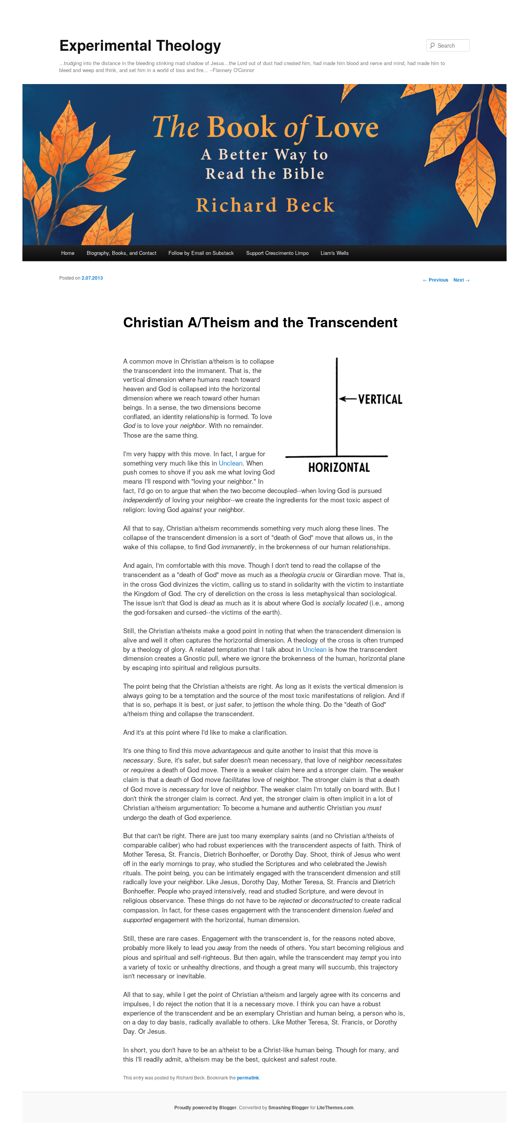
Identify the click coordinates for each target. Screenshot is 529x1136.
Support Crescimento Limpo (277, 252)
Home (67, 252)
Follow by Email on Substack (201, 252)
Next (461, 279)
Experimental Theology (140, 44)
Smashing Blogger (288, 1107)
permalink (248, 1077)
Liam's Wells (335, 252)
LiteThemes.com (335, 1107)
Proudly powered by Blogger (205, 1107)
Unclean (230, 462)
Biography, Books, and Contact (121, 252)
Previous (435, 279)
